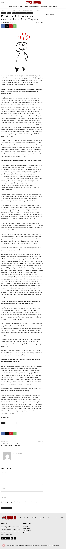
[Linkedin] (8, 538)
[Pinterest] (11, 26)
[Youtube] (15, 538)
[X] (7, 26)
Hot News (8, 10)
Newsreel (40, 444)
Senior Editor (6, 22)
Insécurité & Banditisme (17, 12)
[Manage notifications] (3, 545)
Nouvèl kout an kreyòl (28, 12)
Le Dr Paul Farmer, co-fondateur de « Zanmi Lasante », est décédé (10, 444)
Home (2, 10)
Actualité (9, 12)
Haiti (7, 423)
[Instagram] (5, 538)
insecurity (20, 423)
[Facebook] (3, 26)
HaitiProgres (13, 423)
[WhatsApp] (14, 26)
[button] (3, 2)
